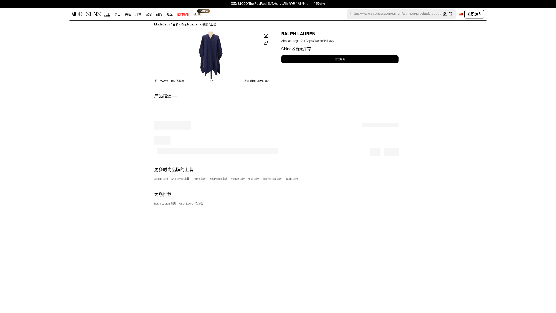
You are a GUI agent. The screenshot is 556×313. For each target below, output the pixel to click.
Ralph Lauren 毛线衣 (191, 204)
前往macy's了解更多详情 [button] (169, 81)
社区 (170, 14)
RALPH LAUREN (298, 34)
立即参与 (319, 3)
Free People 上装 (218, 179)
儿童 (138, 14)
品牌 (159, 14)
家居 (149, 14)
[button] (211, 55)
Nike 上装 (253, 179)
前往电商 (340, 59)
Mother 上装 (238, 179)
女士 (107, 14)
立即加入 (474, 14)
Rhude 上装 (291, 179)
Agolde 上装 (161, 179)
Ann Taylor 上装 (180, 179)
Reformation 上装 (272, 179)
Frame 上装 (199, 179)
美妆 (128, 14)
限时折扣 (183, 14)
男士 (117, 14)
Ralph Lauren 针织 (165, 204)
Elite (197, 14)
